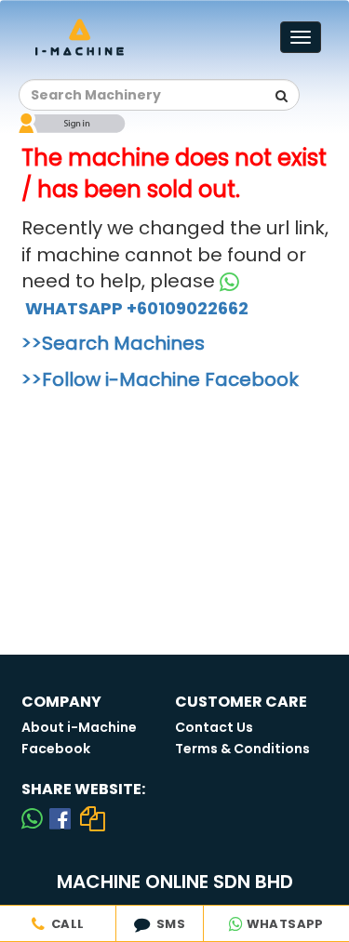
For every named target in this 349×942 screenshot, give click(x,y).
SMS (167, 924)
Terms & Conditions (242, 748)
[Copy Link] (93, 818)
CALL (64, 924)
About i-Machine (79, 727)
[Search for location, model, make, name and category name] (281, 96)
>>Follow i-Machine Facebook (160, 379)
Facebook (55, 748)
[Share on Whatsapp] (32, 818)
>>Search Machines (113, 343)
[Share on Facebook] (60, 818)
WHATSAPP (283, 924)
